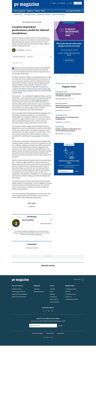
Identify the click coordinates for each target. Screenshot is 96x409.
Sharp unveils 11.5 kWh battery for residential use (67, 118)
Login (70, 3)
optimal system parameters (39, 100)
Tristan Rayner (59, 122)
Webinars (52, 294)
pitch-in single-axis (17, 164)
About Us (67, 292)
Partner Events (54, 299)
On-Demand (53, 297)
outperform (44, 113)
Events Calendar (54, 302)
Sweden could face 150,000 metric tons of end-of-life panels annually (68, 130)
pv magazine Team (70, 294)
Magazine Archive (39, 292)
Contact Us (68, 297)
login (30, 248)
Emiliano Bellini (59, 110)
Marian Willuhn (21, 50)
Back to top (77, 279)
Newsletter (62, 3)
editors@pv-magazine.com (33, 197)
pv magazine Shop (70, 289)
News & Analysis (19, 11)
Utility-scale (30, 56)
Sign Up (77, 171)
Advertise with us (48, 307)
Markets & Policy (18, 14)
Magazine (30, 11)
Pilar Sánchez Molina (60, 99)
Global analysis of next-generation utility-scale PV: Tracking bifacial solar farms (31, 90)
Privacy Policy (50, 333)
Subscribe (36, 289)
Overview (52, 289)
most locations (36, 136)
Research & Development (58, 14)
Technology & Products (30, 14)
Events (37, 11)
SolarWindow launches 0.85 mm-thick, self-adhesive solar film (68, 95)
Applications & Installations (44, 14)
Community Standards (71, 299)
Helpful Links (69, 286)
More (43, 11)
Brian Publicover (59, 134)
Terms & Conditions (37, 333)
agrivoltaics (29, 183)
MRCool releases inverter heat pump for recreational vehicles (69, 106)
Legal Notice (60, 333)
